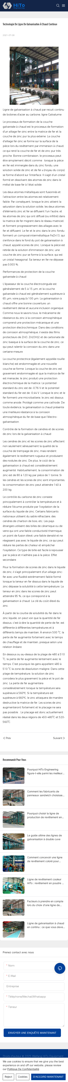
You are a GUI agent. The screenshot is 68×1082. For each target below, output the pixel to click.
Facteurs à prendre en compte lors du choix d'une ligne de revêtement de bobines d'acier (45, 903)
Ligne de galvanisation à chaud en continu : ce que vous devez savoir (45, 925)
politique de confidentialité (23, 1069)
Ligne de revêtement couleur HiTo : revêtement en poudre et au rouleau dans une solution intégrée (45, 881)
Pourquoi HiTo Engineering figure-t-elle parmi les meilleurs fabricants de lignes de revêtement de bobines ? (45, 771)
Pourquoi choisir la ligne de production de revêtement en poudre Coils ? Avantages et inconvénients (44, 815)
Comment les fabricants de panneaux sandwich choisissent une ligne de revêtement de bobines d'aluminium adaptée (46, 793)
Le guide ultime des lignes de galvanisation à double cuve (44, 837)
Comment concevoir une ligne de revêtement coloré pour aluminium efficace (44, 859)
